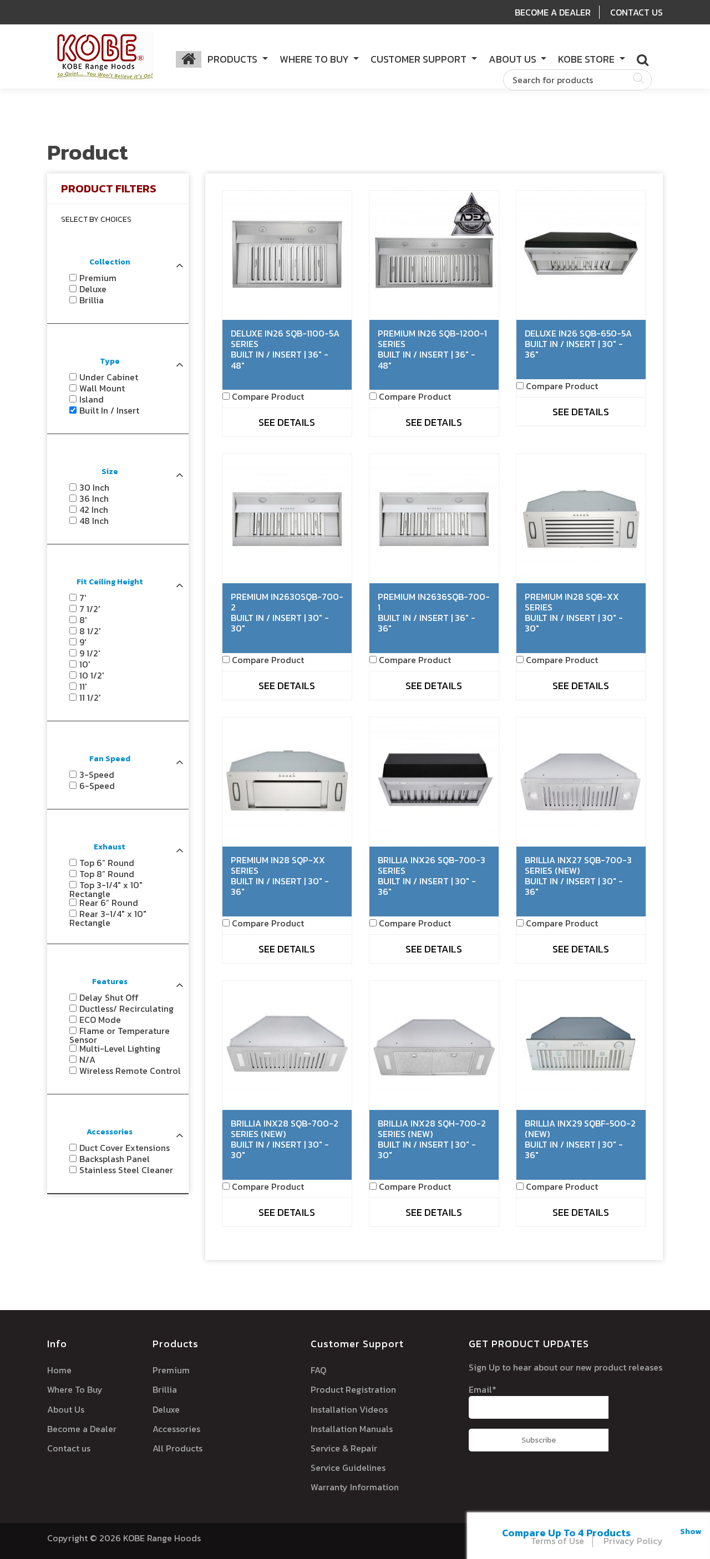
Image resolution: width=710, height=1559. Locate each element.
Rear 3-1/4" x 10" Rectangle (107, 918)
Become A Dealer (553, 12)
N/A (87, 1059)
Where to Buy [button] (315, 59)
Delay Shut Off (109, 997)
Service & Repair (344, 1448)
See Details (286, 422)
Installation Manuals (352, 1428)
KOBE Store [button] (587, 59)
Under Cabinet (108, 377)
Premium (97, 277)
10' (84, 664)
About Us (65, 1409)
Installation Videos (349, 1409)
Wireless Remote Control (130, 1070)
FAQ (318, 1370)
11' (83, 686)
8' (83, 619)
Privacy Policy (633, 1540)
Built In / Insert (109, 410)
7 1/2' (89, 608)
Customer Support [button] (420, 59)
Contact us (68, 1448)
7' (83, 597)
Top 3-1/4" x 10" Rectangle (106, 889)
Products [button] (233, 59)
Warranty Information (355, 1487)
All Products (177, 1448)
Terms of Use (557, 1540)
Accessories (176, 1428)
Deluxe (92, 289)
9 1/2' (89, 653)
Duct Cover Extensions (124, 1147)
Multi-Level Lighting (119, 1048)
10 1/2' (91, 675)
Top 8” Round (106, 873)
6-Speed (97, 785)
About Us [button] (514, 59)
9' (83, 642)
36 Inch (94, 498)
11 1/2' (90, 697)
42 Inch (93, 509)
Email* (482, 1389)
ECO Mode (100, 1019)
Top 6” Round (106, 862)
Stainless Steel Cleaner (126, 1169)
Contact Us (636, 12)
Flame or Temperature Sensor (119, 1035)
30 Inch (94, 487)
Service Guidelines (348, 1467)
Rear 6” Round (108, 902)
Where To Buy (75, 1389)
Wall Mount (102, 388)
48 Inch (94, 520)
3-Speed (96, 774)
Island (91, 399)
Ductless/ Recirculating (126, 1008)
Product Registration (353, 1389)
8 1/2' (90, 631)
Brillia (91, 300)
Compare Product (268, 396)
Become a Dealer (81, 1428)
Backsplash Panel (114, 1158)
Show (690, 1531)
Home (59, 1370)
